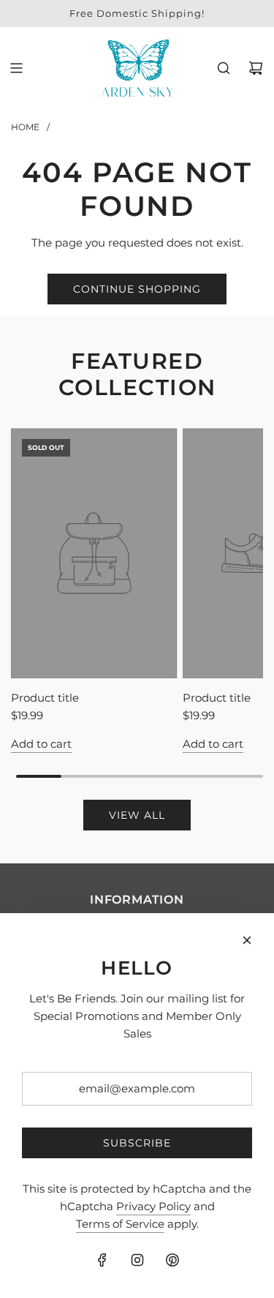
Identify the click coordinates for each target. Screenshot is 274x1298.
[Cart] (256, 68)
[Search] (224, 68)
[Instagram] (137, 1260)
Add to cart (41, 744)
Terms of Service (120, 1224)
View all (137, 815)
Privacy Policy (153, 1206)
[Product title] (94, 553)
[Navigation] (16, 68)
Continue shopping (137, 289)
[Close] (247, 940)
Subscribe (137, 1142)
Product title (45, 698)
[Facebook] (102, 1260)
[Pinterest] (172, 1260)
